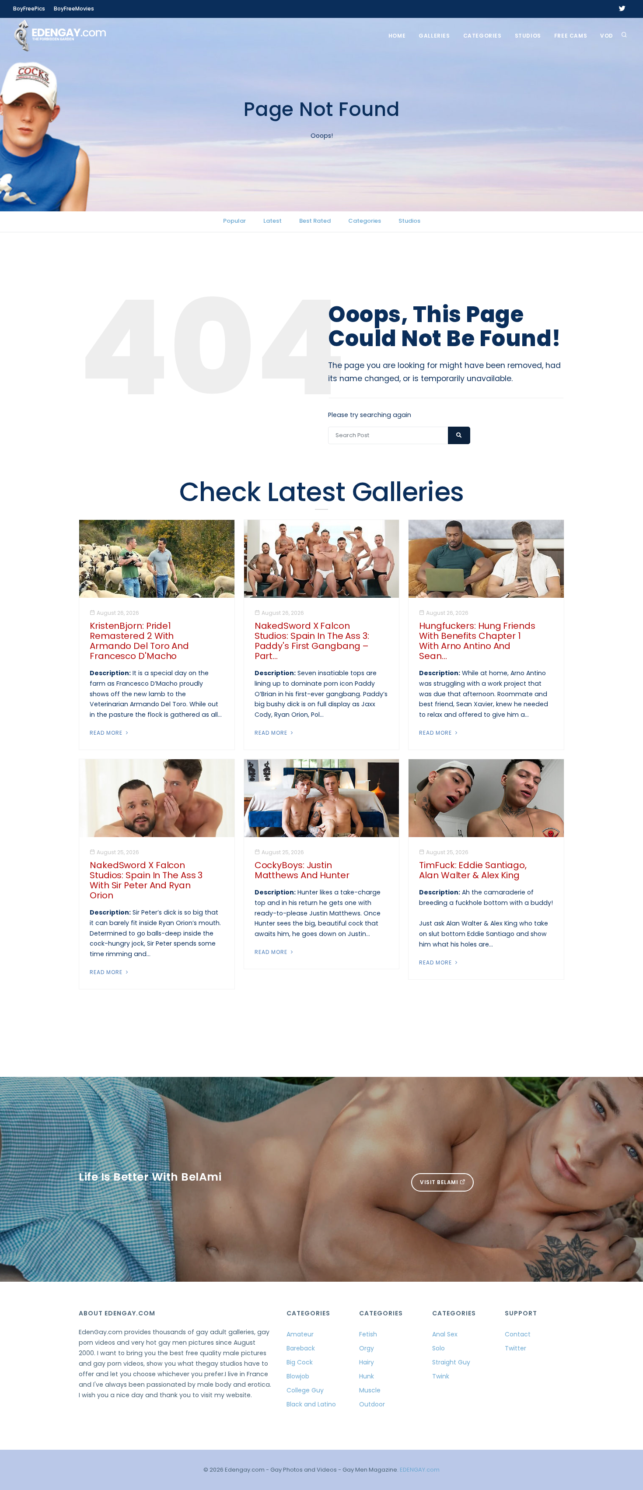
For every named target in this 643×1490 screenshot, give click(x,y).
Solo (438, 1348)
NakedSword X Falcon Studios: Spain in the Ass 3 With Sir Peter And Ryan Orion (146, 880)
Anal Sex (445, 1334)
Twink (440, 1376)
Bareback (301, 1348)
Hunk (366, 1376)
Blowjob (298, 1376)
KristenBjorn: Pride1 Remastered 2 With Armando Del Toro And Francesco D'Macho (139, 641)
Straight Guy (451, 1362)
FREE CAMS (570, 35)
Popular (234, 221)
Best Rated (315, 221)
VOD (606, 35)
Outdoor (372, 1404)
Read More (107, 732)
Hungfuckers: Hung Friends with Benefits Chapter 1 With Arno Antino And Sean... (477, 641)
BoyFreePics (29, 8)
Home (396, 35)
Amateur (300, 1334)
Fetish (368, 1334)
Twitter (515, 1348)
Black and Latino (311, 1404)
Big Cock (300, 1362)
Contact (518, 1334)
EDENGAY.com (420, 1469)
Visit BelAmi (440, 1182)
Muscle (370, 1390)
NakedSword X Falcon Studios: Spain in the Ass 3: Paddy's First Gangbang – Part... (312, 641)
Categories (482, 35)
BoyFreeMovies (74, 8)
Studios (528, 35)
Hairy (366, 1362)
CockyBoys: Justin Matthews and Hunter (302, 870)
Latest (272, 221)
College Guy (305, 1390)
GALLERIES (434, 35)
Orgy (366, 1348)
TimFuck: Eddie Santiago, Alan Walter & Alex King (473, 870)
